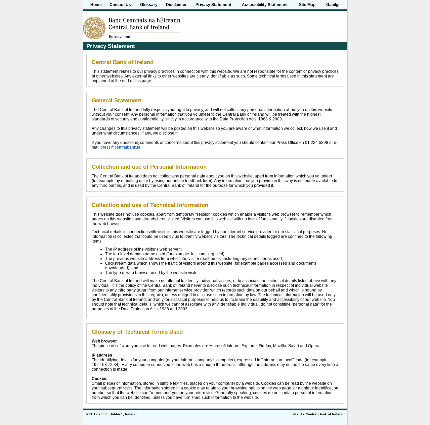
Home (96, 4)
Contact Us (120, 4)
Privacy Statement (213, 4)
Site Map (307, 4)
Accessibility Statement (265, 4)
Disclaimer (176, 4)
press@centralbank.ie (120, 147)
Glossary (149, 4)
